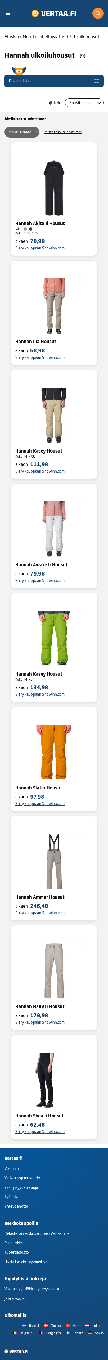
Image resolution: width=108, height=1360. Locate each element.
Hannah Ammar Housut (40, 897)
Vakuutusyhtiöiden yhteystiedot (31, 1288)
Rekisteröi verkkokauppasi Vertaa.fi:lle (37, 1233)
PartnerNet (14, 1242)
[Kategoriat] (10, 13)
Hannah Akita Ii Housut (40, 223)
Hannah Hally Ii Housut (40, 1006)
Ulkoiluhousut (85, 36)
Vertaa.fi (11, 1168)
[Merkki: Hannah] (35, 132)
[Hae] (98, 13)
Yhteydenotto (16, 1206)
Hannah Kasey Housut (38, 451)
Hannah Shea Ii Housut (39, 1116)
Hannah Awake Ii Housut (41, 564)
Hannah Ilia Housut (35, 341)
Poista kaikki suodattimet (63, 132)
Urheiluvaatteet (53, 36)
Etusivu (11, 36)
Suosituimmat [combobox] (81, 102)
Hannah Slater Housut (38, 788)
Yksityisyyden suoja (21, 1187)
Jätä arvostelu (16, 1298)
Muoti (28, 36)
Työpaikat (12, 1196)
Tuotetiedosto (16, 1252)
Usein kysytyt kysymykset (26, 1261)
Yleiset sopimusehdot (23, 1177)
